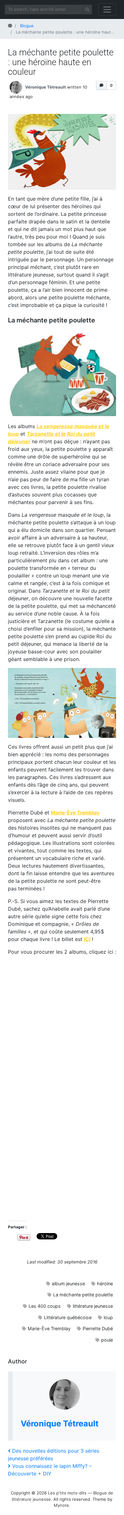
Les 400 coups (45, 1306)
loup (108, 1317)
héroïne (105, 1283)
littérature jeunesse (93, 1306)
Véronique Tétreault (45, 86)
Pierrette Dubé (98, 1328)
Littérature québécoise (68, 1317)
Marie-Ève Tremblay (49, 1328)
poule (107, 1340)
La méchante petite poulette (83, 1294)
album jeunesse (68, 1283)
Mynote (61, 1505)
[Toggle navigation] (107, 9)
